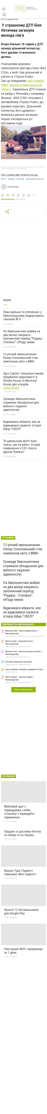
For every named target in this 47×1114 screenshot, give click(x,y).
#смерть (11, 179)
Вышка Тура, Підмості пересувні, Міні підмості (20, 872)
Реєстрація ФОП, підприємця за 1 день (23, 950)
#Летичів (20, 179)
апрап (7, 300)
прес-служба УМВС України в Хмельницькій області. (22, 85)
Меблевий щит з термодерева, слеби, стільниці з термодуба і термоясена (19, 812)
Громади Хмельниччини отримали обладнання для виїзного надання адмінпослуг (21, 404)
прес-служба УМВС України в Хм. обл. (19, 175)
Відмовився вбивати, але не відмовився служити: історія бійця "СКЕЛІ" (22, 425)
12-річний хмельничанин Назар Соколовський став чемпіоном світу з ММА (20, 357)
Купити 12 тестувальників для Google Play (21, 911)
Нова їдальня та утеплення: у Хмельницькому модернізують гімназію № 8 (23, 315)
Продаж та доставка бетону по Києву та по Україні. (22, 833)
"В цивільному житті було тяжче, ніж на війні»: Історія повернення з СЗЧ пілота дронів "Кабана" (21, 446)
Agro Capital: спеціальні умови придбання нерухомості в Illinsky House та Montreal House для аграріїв (23, 379)
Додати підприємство (23, 689)
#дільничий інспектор (35, 179)
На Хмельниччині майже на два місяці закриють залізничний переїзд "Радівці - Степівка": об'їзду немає (23, 336)
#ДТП (3, 179)
